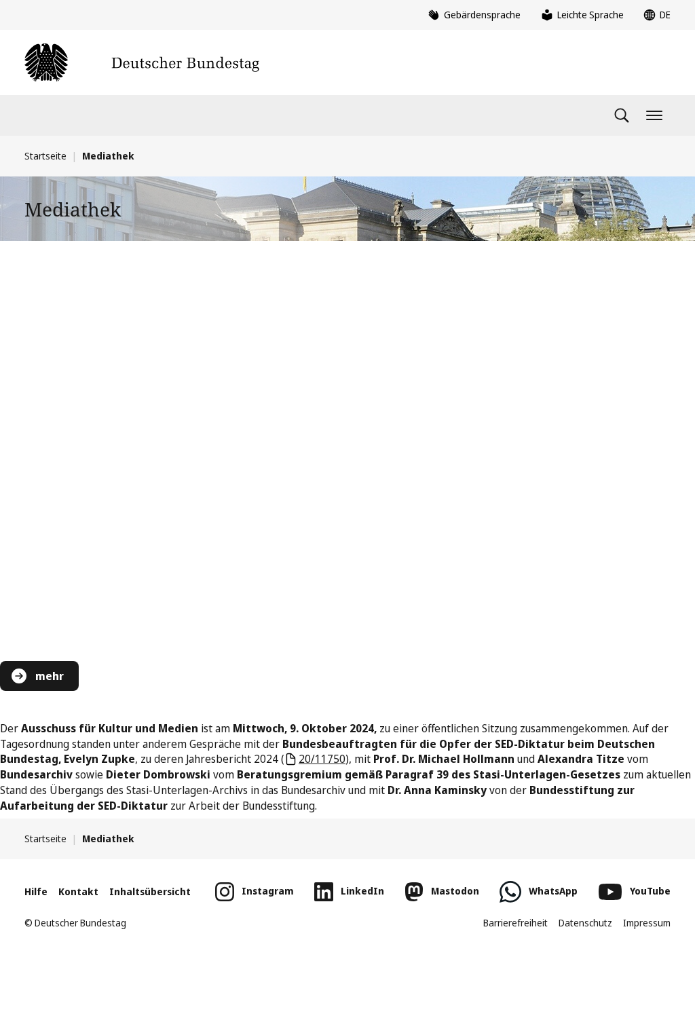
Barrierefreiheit (515, 922)
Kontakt (78, 891)
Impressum (647, 922)
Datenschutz (585, 922)
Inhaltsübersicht (150, 891)
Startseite (45, 155)
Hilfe (36, 891)
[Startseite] (141, 62)
